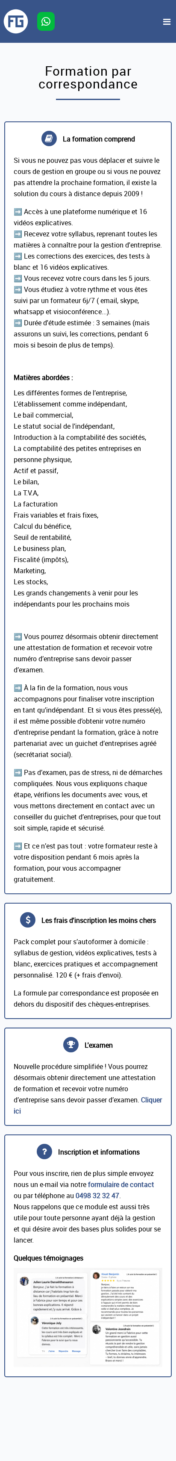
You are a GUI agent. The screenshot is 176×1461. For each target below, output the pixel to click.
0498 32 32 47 (97, 1195)
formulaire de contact (121, 1184)
